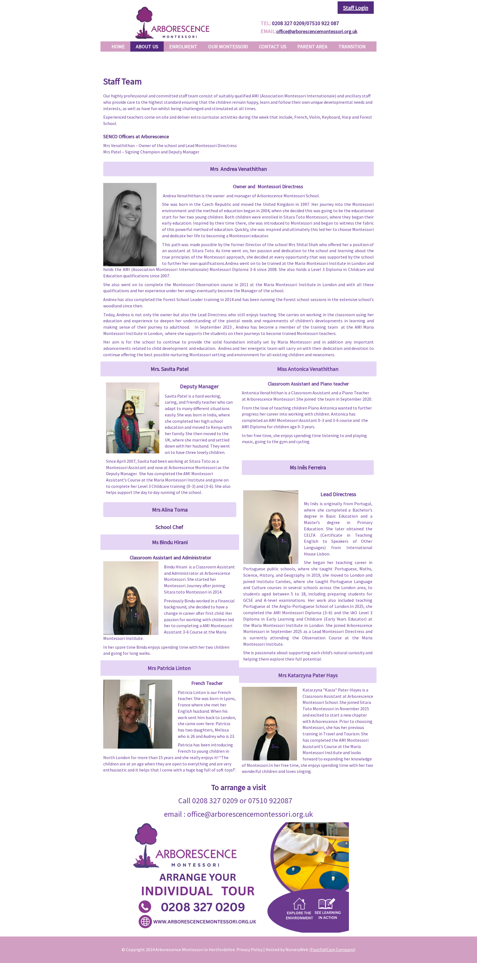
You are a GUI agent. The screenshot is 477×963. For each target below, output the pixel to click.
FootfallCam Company (332, 949)
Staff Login (355, 7)
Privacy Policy (250, 949)
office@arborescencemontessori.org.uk (316, 31)
